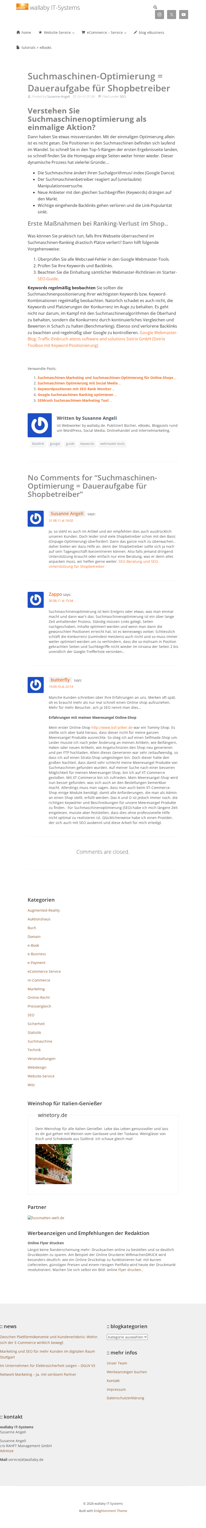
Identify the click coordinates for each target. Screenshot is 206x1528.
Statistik (34, 1032)
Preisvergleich (39, 1006)
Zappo (55, 594)
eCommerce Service (44, 971)
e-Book (33, 945)
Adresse (7, 1450)
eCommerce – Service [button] (105, 32)
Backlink (38, 443)
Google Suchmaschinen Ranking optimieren (75, 394)
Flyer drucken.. (130, 1269)
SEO (123, 96)
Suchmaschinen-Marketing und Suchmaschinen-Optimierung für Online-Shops (105, 377)
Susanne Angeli (58, 96)
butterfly (60, 680)
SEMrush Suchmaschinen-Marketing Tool (73, 400)
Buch (32, 927)
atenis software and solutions (97, 339)
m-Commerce (39, 980)
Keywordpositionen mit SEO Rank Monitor (74, 388)
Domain (34, 936)
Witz (31, 1084)
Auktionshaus (39, 919)
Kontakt (113, 1380)
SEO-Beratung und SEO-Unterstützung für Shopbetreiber (104, 564)
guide (70, 443)
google (55, 443)
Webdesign (37, 1067)
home (26, 32)
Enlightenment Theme (110, 1510)
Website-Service (41, 1076)
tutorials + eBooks (36, 47)
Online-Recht (39, 997)
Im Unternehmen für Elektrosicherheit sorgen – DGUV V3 (47, 1365)
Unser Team (117, 1363)
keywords (87, 443)
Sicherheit (36, 1023)
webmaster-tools (112, 443)
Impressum (116, 1389)
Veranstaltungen (42, 1058)
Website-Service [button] (57, 32)
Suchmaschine (40, 1041)
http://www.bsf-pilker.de (112, 727)
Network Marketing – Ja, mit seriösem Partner (38, 1374)
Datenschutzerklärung (125, 1398)
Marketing (36, 989)
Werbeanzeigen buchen (127, 1371)
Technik (34, 1049)
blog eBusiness (151, 32)
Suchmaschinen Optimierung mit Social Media (78, 383)
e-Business (37, 953)
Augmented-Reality (44, 910)
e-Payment (36, 962)
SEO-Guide (48, 279)
